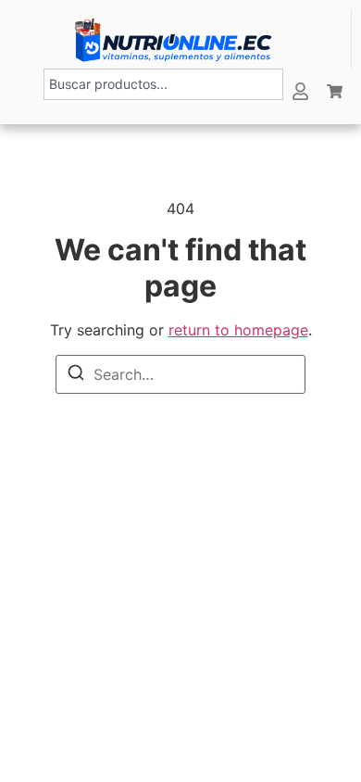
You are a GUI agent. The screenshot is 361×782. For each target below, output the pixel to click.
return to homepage (238, 330)
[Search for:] (180, 374)
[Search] (76, 372)
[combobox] (163, 84)
